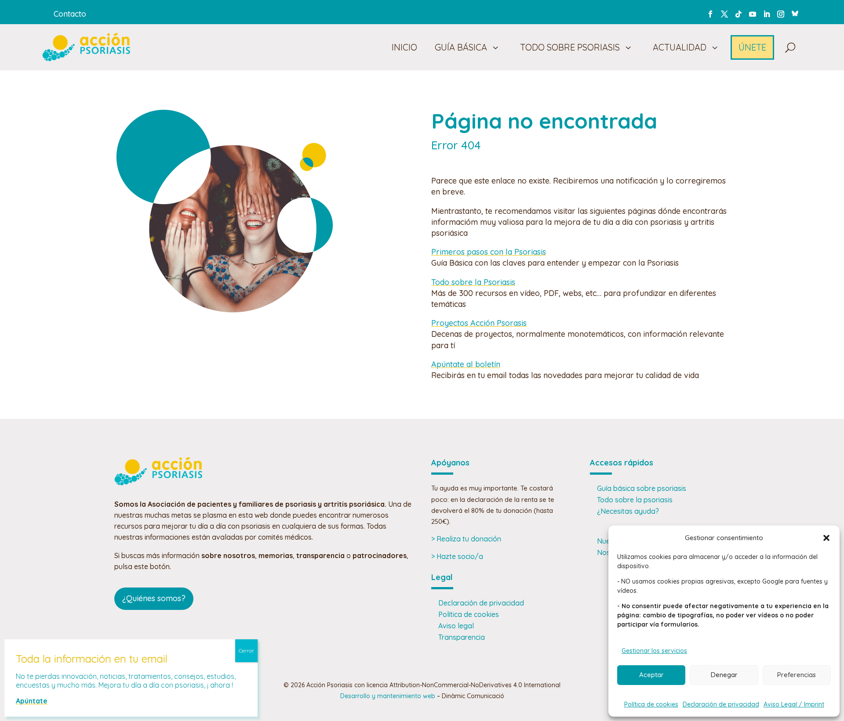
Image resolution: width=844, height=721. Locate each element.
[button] (826, 538)
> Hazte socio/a (457, 556)
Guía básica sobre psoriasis (641, 488)
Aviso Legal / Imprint (794, 704)
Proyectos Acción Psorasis (479, 323)
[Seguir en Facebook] (710, 14)
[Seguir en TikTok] (738, 14)
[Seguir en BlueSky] (795, 12)
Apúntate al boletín (465, 364)
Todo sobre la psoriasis (635, 499)
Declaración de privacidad (721, 704)
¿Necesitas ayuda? (628, 511)
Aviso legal (456, 625)
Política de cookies (651, 704)
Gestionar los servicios (654, 651)
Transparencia (461, 637)
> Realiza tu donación (466, 538)
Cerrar (246, 650)
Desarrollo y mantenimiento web (387, 696)
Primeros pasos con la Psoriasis (488, 252)
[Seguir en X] (724, 14)
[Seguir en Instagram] (781, 14)
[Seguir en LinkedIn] (767, 14)
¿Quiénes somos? (154, 598)
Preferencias (796, 675)
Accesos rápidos (621, 463)
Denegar (724, 675)
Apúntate (31, 700)
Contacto (70, 14)
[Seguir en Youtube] (753, 14)
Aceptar (651, 675)
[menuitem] (403, 47)
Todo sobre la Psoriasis (473, 282)
